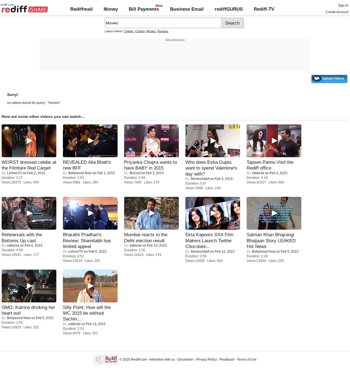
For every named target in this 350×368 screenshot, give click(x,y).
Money (111, 9)
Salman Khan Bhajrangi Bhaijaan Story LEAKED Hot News (271, 240)
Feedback (227, 360)
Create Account (337, 12)
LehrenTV (14, 173)
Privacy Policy (206, 360)
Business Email (187, 9)
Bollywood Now (80, 173)
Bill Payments (144, 9)
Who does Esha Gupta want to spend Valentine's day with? (211, 168)
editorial (258, 173)
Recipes (163, 31)
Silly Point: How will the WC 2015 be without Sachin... (87, 313)
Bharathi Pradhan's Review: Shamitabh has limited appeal (87, 240)
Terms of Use (246, 360)
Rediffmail (81, 9)
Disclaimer (185, 360)
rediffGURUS (229, 9)
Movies (151, 31)
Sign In (343, 5)
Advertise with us (162, 360)
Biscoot (135, 173)
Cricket (140, 31)
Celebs (128, 31)
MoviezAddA (200, 179)
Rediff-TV (264, 9)
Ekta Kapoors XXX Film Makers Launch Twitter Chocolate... (209, 240)
